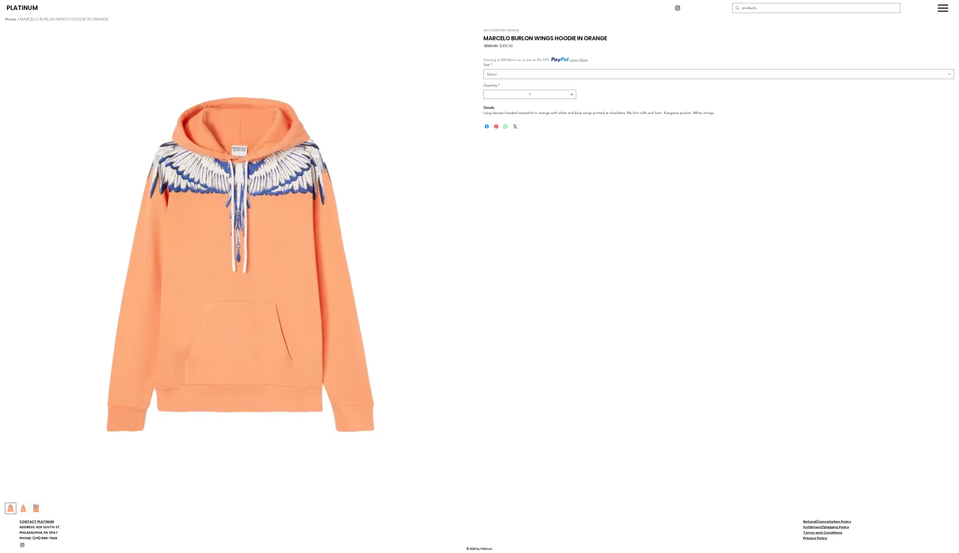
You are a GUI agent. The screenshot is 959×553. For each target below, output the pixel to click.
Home (10, 19)
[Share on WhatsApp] (506, 127)
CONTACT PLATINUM (36, 521)
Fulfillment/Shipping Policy (826, 527)
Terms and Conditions (822, 532)
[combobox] (718, 74)
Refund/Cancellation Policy (827, 521)
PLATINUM (22, 8)
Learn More (579, 60)
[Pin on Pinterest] (496, 127)
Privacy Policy (815, 538)
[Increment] (572, 94)
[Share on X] (515, 127)
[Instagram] (677, 8)
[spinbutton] (529, 94)
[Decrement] (487, 94)
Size (487, 64)
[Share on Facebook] (487, 127)
